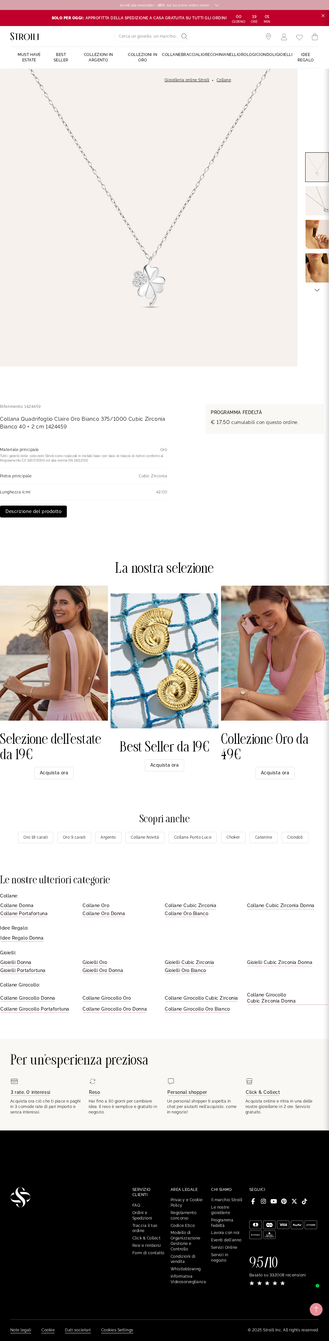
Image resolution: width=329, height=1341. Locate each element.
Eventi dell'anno (226, 1240)
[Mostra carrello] (315, 37)
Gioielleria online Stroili (186, 80)
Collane (224, 80)
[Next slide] (317, 289)
